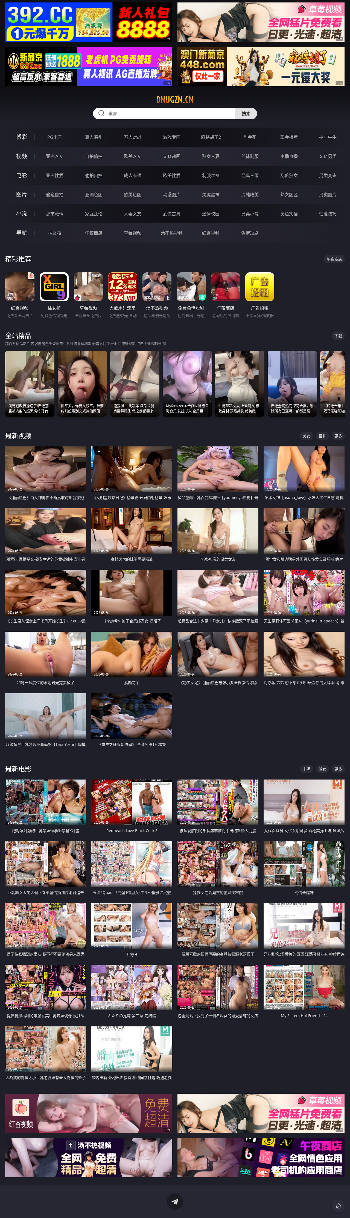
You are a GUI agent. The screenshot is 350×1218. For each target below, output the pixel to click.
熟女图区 (289, 195)
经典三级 (250, 175)
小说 (21, 213)
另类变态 (328, 175)
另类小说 (250, 214)
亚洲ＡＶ (54, 156)
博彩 (21, 137)
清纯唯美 (250, 195)
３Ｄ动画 (171, 156)
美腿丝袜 (211, 195)
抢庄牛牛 (328, 137)
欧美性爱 (171, 175)
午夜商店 (94, 233)
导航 (21, 232)
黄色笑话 (289, 214)
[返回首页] (338, 1206)
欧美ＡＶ (132, 156)
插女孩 (54, 233)
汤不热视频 (172, 233)
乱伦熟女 (289, 175)
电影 (21, 175)
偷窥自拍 (54, 195)
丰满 (306, 769)
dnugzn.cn (175, 99)
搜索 (246, 114)
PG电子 (54, 137)
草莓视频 (132, 233)
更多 (338, 435)
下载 (338, 335)
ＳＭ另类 (328, 156)
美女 (306, 435)
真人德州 (94, 137)
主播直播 (289, 156)
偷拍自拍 (94, 175)
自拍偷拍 (94, 156)
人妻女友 (132, 214)
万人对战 (132, 137)
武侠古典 (171, 214)
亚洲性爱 (54, 175)
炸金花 (249, 137)
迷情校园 (211, 214)
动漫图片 (171, 195)
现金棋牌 (289, 137)
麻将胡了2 (211, 137)
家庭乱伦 (94, 214)
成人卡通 (132, 175)
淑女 (322, 769)
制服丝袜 (211, 175)
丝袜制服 (250, 156)
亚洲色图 (94, 195)
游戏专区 (171, 137)
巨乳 (322, 435)
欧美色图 (132, 195)
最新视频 (18, 435)
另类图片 (328, 195)
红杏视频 (211, 233)
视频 (21, 156)
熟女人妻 (211, 156)
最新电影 (18, 768)
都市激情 (54, 214)
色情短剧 (250, 233)
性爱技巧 (328, 214)
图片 (21, 194)
